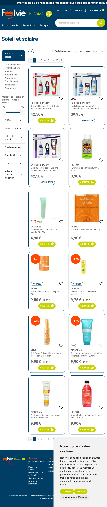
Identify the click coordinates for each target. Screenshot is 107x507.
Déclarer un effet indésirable (35, 474)
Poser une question (32, 468)
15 (57, 60)
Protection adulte (13, 64)
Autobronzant (11, 74)
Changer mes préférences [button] (74, 497)
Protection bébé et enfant (12, 70)
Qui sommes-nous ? (36, 462)
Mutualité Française (32, 482)
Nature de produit (9, 138)
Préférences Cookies (48, 498)
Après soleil (10, 78)
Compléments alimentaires (11, 83)
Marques (45, 25)
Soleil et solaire (9, 55)
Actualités (52, 471)
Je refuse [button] (80, 491)
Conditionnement (13, 147)
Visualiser (87, 120)
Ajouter (44, 120)
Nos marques (11, 128)
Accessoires (11, 88)
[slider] (4, 112)
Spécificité (10, 155)
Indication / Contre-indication (10, 174)
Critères (8, 120)
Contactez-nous (35, 478)
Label (7, 163)
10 (52, 60)
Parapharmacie (10, 25)
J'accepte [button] (66, 491)
